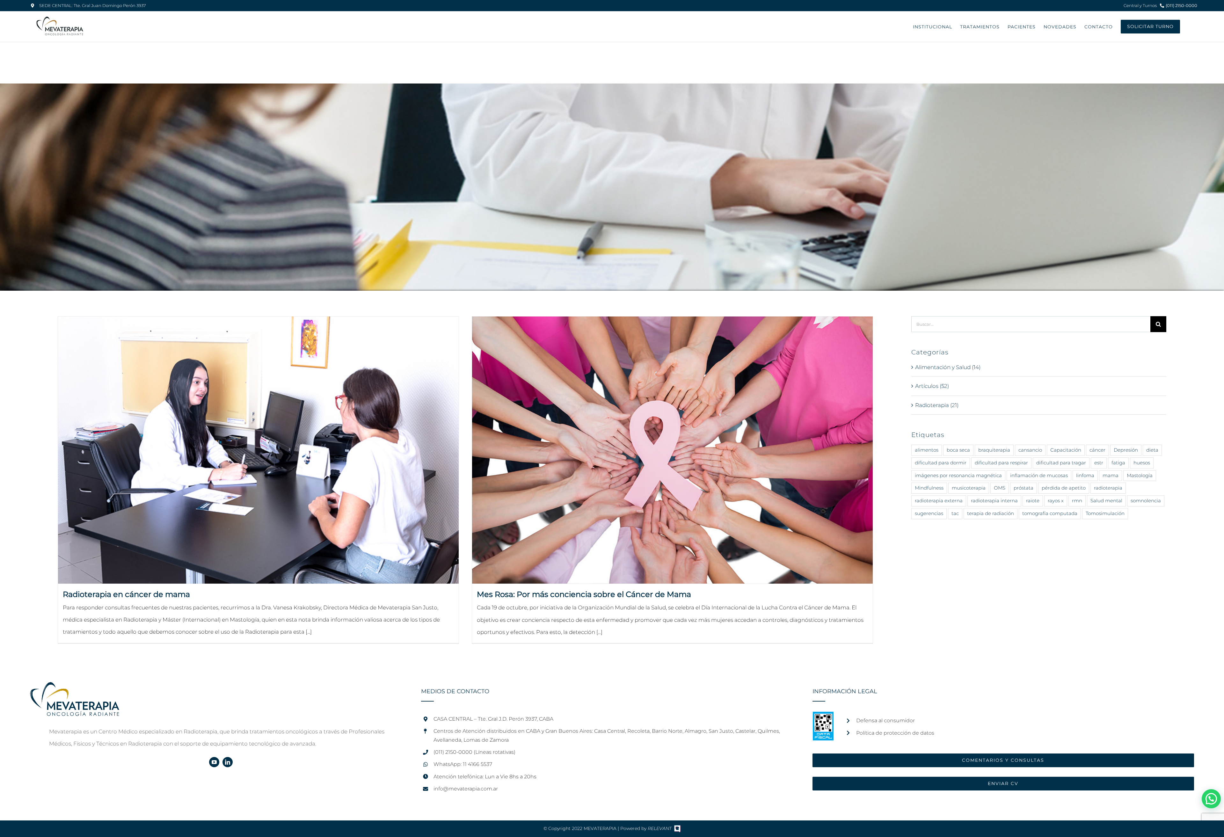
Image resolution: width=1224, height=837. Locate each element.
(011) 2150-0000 (1181, 5)
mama (1110, 475)
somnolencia (1146, 501)
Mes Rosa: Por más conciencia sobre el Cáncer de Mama (584, 594)
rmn (1077, 501)
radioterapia (1108, 488)
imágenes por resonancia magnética (958, 475)
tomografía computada (1049, 513)
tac (955, 513)
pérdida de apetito (1064, 488)
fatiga (1118, 463)
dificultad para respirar (1001, 463)
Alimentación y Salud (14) (947, 367)
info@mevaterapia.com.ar (465, 789)
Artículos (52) (932, 386)
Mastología (1140, 475)
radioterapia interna (994, 501)
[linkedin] (227, 762)
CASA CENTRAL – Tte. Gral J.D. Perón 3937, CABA (493, 719)
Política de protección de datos (895, 733)
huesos (1141, 463)
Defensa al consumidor (885, 720)
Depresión (1126, 450)
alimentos (926, 450)
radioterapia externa (939, 501)
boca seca (958, 450)
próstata (1023, 488)
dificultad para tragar (1061, 463)
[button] (1211, 798)
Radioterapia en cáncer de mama (126, 594)
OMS (999, 488)
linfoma (1085, 475)
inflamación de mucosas (1039, 475)
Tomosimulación (1105, 513)
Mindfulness (929, 488)
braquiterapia (994, 450)
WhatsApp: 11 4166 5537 (462, 764)
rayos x (1056, 501)
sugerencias (929, 513)
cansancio (1030, 450)
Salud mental (1106, 501)
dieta (1152, 450)
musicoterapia (969, 488)
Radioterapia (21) (936, 405)
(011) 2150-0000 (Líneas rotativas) (474, 752)
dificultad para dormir (940, 463)
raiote (1032, 501)
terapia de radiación (990, 513)
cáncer (1097, 450)
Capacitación (1065, 450)
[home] (74, 688)
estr (1098, 463)
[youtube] (214, 762)
